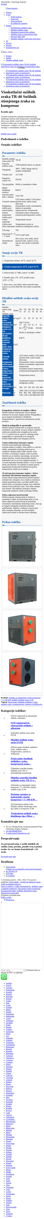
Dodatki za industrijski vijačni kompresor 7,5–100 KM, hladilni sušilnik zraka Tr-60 (21, 699)
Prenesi (8, 45)
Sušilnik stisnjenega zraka (27, 891)
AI (7, 41)
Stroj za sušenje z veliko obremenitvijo (16, 886)
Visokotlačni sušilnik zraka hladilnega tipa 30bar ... (24, 814)
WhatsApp (10, 900)
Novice (8, 43)
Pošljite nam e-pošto (8, 134)
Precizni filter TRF (18, 37)
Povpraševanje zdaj (8, 857)
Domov (9, 12)
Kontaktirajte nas (12, 48)
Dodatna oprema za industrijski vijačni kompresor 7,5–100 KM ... (24, 797)
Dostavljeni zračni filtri (10, 893)
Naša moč (14, 19)
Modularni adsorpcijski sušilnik (23, 32)
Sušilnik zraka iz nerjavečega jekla (24, 34)
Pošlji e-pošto (6, 897)
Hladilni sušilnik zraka (19, 30)
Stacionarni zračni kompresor (29, 889)
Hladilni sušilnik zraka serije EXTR (22, 741)
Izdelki (8, 26)
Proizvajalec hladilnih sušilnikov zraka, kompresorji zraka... (22, 761)
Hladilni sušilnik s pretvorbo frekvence (26, 39)
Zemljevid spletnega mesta (30, 882)
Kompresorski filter (8, 891)
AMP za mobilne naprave (11, 884)
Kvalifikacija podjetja (19, 23)
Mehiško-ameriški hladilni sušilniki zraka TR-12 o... (24, 779)
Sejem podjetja (16, 21)
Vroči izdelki (14, 882)
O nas (8, 15)
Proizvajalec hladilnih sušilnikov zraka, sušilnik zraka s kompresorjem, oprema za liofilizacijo (21, 703)
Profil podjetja (16, 17)
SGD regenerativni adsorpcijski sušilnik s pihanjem (22, 725)
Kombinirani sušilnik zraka (21, 28)
